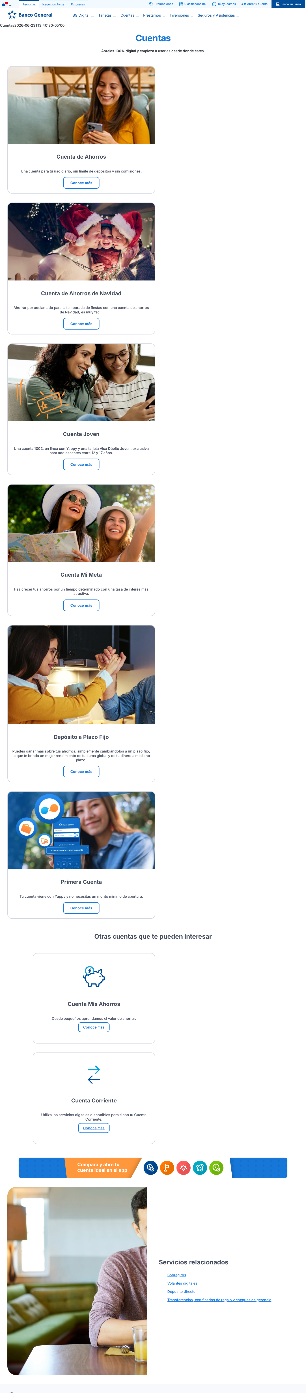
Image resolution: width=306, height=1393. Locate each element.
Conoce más (94, 1027)
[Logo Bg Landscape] (29, 11)
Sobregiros (176, 1275)
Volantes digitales (182, 1283)
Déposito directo (181, 1291)
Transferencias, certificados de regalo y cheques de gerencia (219, 1300)
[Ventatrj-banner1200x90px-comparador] (153, 1159)
